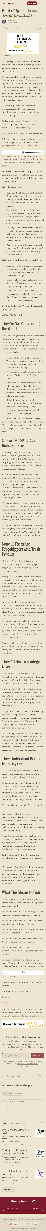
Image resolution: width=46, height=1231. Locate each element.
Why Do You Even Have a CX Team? (16, 1132)
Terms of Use (35, 1061)
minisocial (6, 159)
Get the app (33, 1224)
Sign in (41, 3)
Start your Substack (18, 1224)
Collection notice (37, 1220)
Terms (28, 1220)
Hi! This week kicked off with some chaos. (16, 1137)
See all (7, 1189)
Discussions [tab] (20, 1123)
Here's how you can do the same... (16, 1177)
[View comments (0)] (13, 28)
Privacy (22, 1220)
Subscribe (32, 3)
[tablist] (12, 1093)
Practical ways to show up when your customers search (15, 1158)
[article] (23, 1137)
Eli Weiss (11, 20)
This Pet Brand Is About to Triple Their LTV (15, 1173)
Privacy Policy (23, 1066)
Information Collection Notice (27, 1064)
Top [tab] (4, 1123)
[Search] (41, 1123)
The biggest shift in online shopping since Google (14, 1152)
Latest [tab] (11, 1123)
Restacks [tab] (18, 1093)
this (10, 783)
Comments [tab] (7, 1093)
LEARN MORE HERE (12, 315)
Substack (13, 1228)
